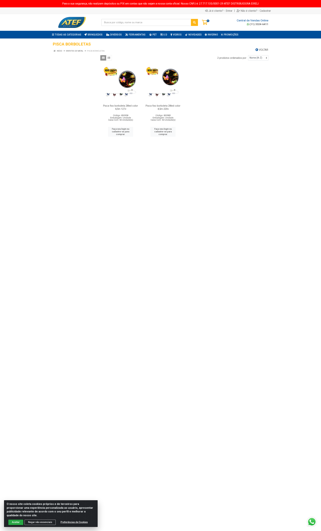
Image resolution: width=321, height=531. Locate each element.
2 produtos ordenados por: (232, 57)
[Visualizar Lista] (109, 58)
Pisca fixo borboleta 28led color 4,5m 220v (163, 107)
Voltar (263, 49)
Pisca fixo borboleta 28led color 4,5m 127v (120, 107)
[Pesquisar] (194, 22)
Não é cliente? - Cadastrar (256, 10)
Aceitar (16, 522)
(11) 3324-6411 (259, 24)
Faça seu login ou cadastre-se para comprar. (120, 132)
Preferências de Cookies (74, 522)
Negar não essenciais (40, 522)
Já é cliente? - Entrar (220, 10)
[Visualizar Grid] (103, 58)
